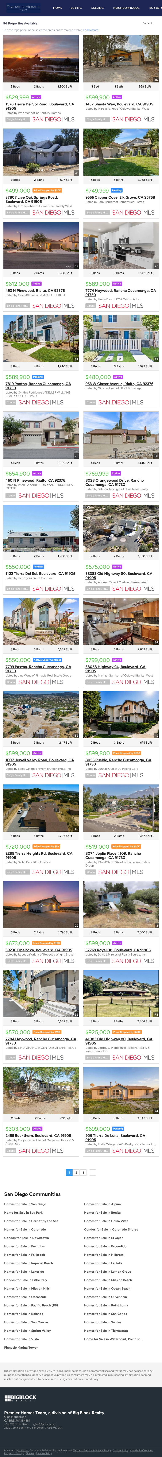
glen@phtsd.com (44, 1424)
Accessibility (44, 1453)
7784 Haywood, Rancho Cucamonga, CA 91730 (40, 1041)
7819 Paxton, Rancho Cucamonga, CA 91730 (38, 385)
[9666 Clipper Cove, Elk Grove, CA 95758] (121, 152)
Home (57, 8)
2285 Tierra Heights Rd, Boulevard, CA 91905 (39, 855)
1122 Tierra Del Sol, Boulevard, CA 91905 (40, 573)
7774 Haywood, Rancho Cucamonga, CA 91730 (120, 292)
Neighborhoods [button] (126, 8)
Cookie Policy (120, 1450)
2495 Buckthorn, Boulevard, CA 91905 (38, 1135)
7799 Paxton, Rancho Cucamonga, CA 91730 (38, 668)
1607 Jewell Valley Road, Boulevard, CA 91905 (39, 762)
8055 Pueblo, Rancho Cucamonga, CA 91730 (118, 762)
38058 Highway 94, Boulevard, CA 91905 (115, 668)
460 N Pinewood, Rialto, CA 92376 (35, 480)
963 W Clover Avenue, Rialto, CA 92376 (119, 383)
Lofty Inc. (23, 1450)
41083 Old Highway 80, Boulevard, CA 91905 (119, 1041)
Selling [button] (97, 8)
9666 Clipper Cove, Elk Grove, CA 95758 (120, 197)
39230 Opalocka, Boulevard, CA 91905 (38, 950)
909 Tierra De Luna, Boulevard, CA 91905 (115, 1137)
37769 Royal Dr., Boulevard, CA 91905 (118, 950)
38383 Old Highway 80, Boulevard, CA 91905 (119, 575)
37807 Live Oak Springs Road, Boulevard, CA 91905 (31, 199)
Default (147, 23)
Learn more (91, 30)
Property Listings (14, 1453)
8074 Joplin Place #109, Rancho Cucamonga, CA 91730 (113, 855)
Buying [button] (76, 8)
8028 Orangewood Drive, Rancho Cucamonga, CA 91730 (114, 482)
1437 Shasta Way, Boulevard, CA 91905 (119, 104)
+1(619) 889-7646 (16, 1424)
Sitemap (30, 1453)
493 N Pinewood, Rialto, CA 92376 (35, 290)
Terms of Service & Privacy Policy (92, 1450)
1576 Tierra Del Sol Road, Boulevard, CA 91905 (39, 106)
